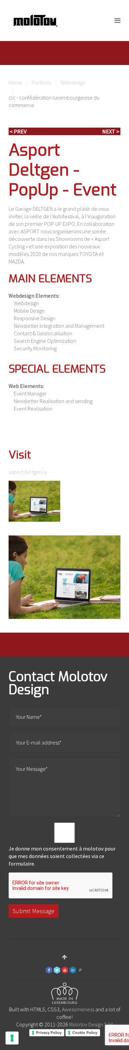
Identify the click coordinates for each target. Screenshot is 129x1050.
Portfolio (41, 82)
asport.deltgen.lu (28, 471)
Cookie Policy (84, 1032)
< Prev (18, 131)
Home (15, 82)
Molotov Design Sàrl (91, 1024)
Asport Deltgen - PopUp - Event (63, 170)
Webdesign (73, 82)
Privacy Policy (49, 1032)
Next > (110, 131)
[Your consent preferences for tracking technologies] (12, 1038)
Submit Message (33, 911)
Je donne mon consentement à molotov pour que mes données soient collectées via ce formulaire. (62, 856)
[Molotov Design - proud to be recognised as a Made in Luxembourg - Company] (64, 994)
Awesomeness (78, 1009)
